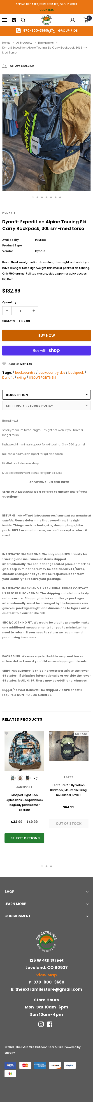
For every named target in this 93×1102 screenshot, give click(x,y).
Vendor (7, 251)
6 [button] (55, 197)
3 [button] (42, 197)
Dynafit (8, 213)
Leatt (68, 777)
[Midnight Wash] (27, 778)
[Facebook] (49, 1024)
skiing (21, 377)
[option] (46, 132)
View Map (46, 975)
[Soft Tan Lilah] (20, 778)
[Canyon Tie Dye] (12, 778)
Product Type (12, 245)
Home (6, 43)
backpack (76, 372)
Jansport (24, 787)
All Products (24, 43)
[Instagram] (41, 1024)
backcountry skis (52, 372)
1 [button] (33, 197)
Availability (10, 240)
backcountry (25, 372)
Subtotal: (9, 321)
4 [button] (46, 197)
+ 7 (35, 778)
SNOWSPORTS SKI (42, 377)
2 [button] (37, 197)
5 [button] (51, 197)
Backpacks (46, 43)
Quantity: (9, 302)
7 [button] (60, 197)
